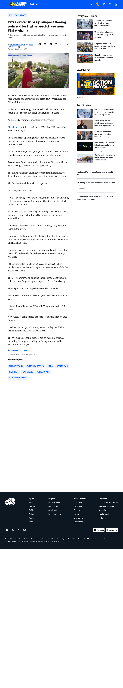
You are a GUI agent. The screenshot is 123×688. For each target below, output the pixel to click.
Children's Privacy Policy (38, 539)
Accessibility (103, 510)
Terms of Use (72, 539)
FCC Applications (10, 541)
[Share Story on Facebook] (40, 44)
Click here (12, 127)
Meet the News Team (107, 506)
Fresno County (54, 503)
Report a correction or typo (17, 350)
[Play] (96, 84)
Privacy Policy (9, 539)
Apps (31, 522)
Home (31, 503)
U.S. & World (79, 503)
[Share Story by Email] (62, 44)
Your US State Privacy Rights (57, 539)
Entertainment (79, 518)
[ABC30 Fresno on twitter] (13, 530)
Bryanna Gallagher (17, 44)
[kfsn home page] (10, 501)
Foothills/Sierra (54, 514)
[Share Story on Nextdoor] (56, 44)
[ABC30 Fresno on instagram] (18, 530)
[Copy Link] (67, 44)
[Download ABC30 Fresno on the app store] (99, 530)
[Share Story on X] (45, 44)
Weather (32, 506)
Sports (76, 514)
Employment (104, 514)
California (78, 506)
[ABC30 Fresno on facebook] (7, 530)
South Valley (53, 510)
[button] (6, 4)
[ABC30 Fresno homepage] (18, 4)
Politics (77, 510)
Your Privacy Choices (22, 539)
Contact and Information (108, 503)
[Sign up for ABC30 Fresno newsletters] (24, 530)
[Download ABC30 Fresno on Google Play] (112, 530)
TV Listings (103, 518)
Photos (31, 518)
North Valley (53, 506)
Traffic (31, 510)
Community (78, 522)
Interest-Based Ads (84, 539)
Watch (31, 514)
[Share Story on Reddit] (51, 44)
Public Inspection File (99, 539)
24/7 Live (34, 4)
